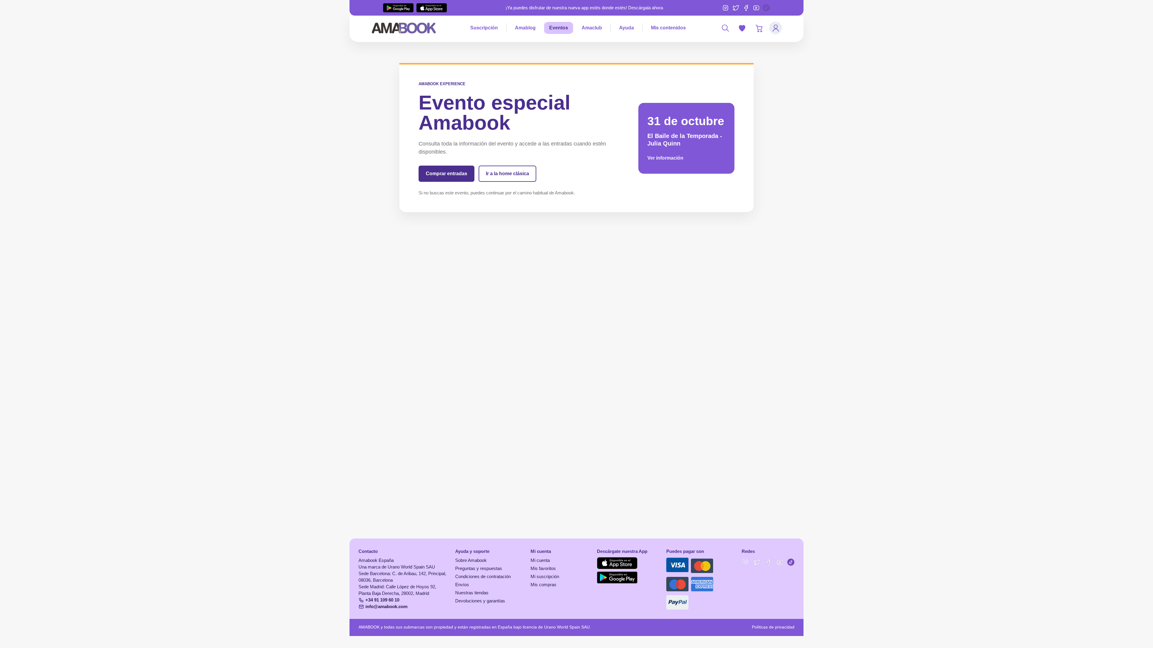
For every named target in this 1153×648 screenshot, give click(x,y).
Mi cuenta (540, 560)
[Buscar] (725, 28)
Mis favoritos (543, 568)
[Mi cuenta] (775, 28)
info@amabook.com (386, 606)
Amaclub (592, 27)
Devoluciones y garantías (480, 600)
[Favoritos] (742, 28)
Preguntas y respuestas (478, 568)
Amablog (525, 27)
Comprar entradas (446, 173)
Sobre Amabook (471, 560)
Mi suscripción (545, 576)
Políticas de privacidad (773, 627)
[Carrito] (758, 28)
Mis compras (543, 584)
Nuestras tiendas (472, 592)
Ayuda (626, 27)
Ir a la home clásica (507, 173)
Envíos (462, 584)
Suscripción (484, 27)
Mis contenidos (668, 27)
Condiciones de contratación (483, 576)
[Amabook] (404, 28)
